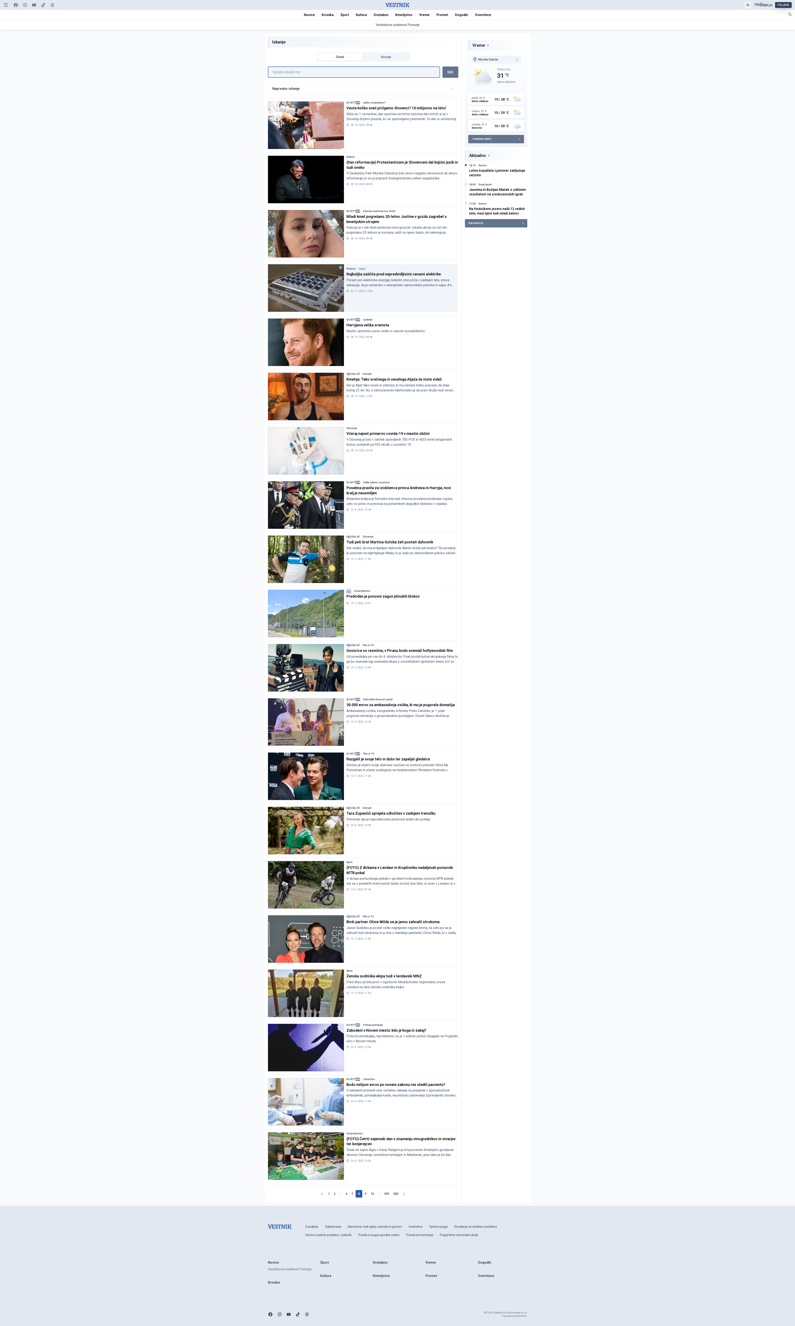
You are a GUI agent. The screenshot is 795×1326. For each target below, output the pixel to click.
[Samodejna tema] (747, 5)
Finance (351, 269)
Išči (450, 72)
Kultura (350, 157)
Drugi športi (485, 184)
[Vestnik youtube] (34, 5)
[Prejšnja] (322, 1194)
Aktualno (477, 155)
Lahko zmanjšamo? (374, 102)
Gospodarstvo (362, 591)
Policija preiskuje (373, 1025)
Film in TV (368, 645)
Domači (367, 808)
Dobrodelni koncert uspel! (378, 699)
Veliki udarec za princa (376, 482)
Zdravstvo (369, 1079)
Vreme (478, 45)
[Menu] (5, 4)
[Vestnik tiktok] (43, 5)
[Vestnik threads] (52, 5)
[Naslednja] (404, 1194)
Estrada (367, 374)
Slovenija (351, 428)
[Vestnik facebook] (16, 5)
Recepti (386, 57)
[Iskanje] (790, 14)
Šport (349, 862)
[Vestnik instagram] (25, 5)
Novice (483, 165)
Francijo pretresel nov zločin (379, 211)
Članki (340, 57)
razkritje (367, 319)
